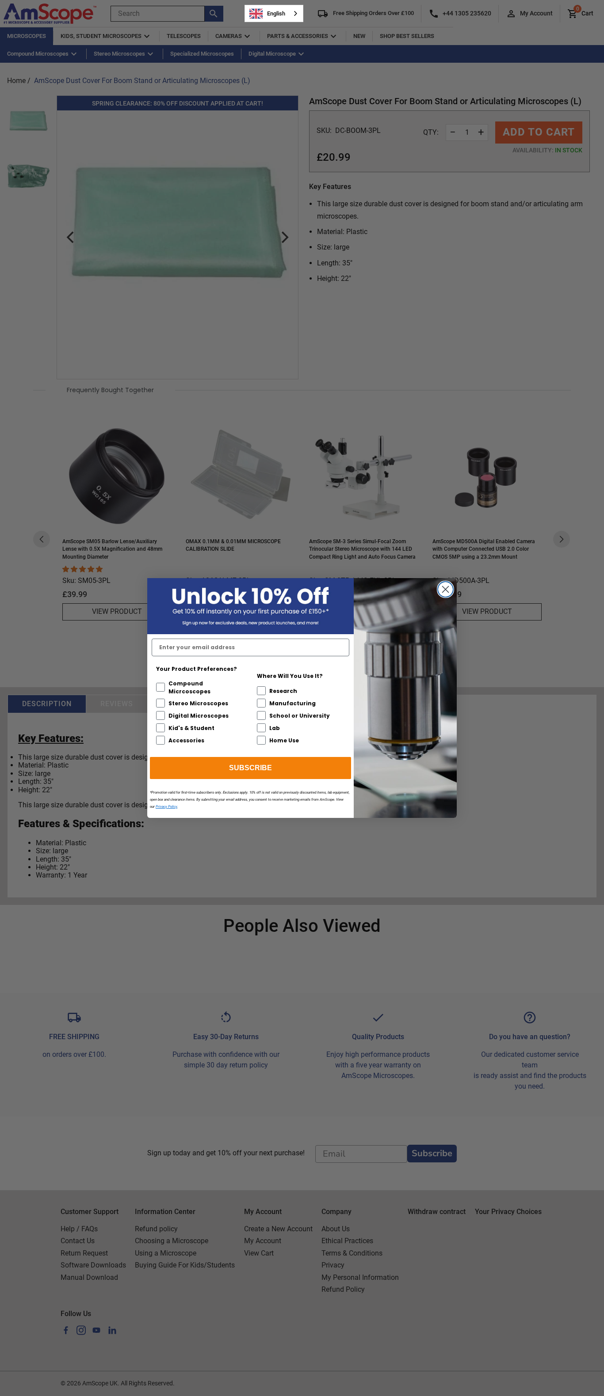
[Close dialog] (445, 589)
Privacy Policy (166, 807)
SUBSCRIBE (250, 768)
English (276, 13)
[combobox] (274, 13)
